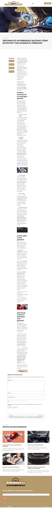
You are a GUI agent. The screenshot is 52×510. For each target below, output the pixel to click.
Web (8, 401)
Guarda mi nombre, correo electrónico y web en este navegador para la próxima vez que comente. (24, 405)
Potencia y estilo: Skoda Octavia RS (35, 445)
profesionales (19, 297)
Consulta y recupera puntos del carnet (11, 467)
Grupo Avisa (20, 347)
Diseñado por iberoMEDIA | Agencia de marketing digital (43, 506)
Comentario (10, 380)
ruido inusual (20, 194)
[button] (33, 3)
